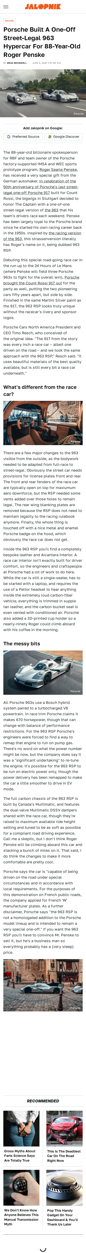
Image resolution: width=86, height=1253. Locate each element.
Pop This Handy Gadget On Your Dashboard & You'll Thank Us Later (62, 1217)
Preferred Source (25, 137)
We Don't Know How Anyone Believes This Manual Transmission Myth (21, 1217)
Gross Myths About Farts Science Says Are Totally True (19, 1155)
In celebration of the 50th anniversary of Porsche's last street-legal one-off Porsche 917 (40, 187)
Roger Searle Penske (58, 169)
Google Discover (66, 137)
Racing (9, 20)
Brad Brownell (17, 63)
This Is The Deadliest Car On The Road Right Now (64, 1156)
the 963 (51, 210)
